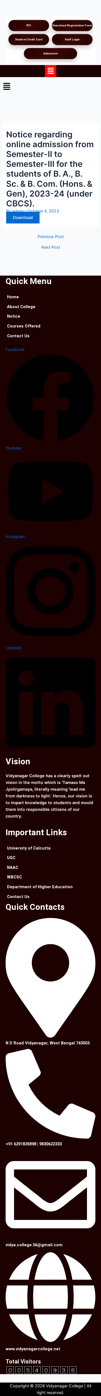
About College (21, 306)
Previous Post (51, 237)
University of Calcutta (28, 848)
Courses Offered (23, 326)
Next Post (50, 247)
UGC (11, 857)
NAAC (12, 867)
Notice (13, 316)
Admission (50, 53)
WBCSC (14, 877)
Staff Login (72, 39)
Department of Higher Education (40, 886)
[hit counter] (41, 1369)
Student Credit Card (28, 39)
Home (13, 296)
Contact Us (18, 335)
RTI (28, 25)
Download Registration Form (72, 25)
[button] (50, 71)
